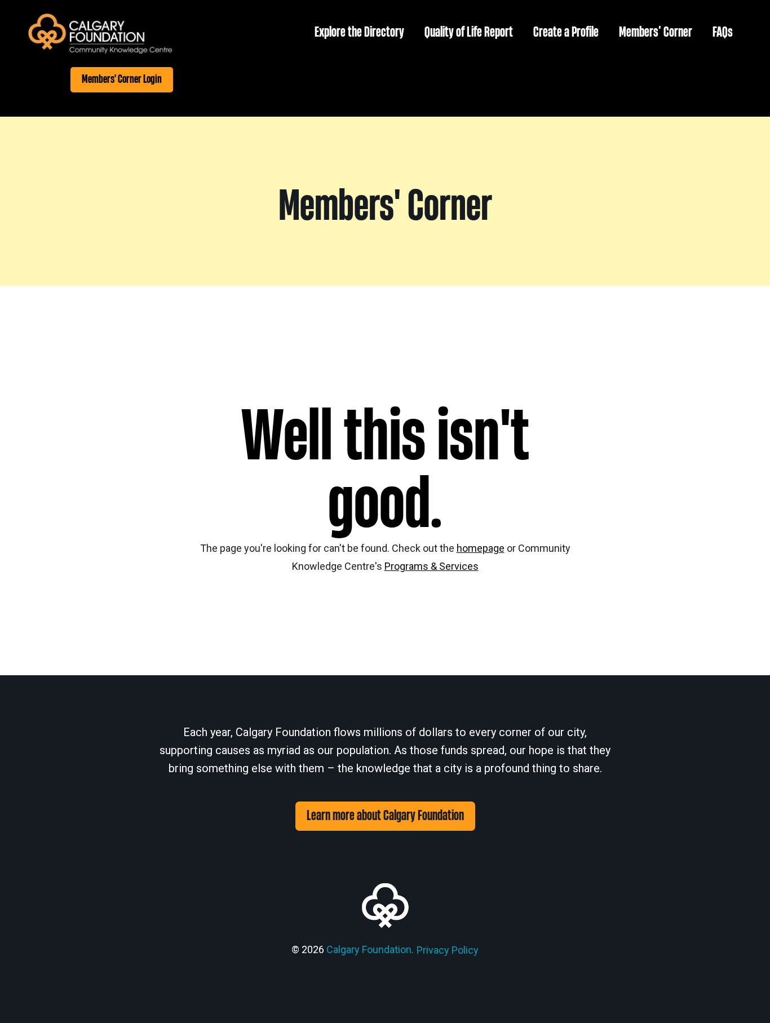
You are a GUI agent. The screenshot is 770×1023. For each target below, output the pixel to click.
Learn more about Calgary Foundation (385, 816)
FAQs (723, 32)
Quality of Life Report (468, 32)
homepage (481, 548)
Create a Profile (566, 32)
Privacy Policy (448, 950)
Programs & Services (431, 566)
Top (743, 996)
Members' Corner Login (122, 79)
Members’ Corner (655, 32)
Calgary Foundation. (370, 949)
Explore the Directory (359, 32)
